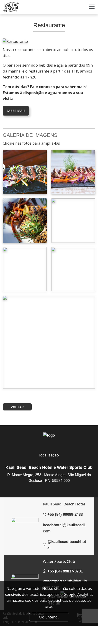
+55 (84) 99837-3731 (65, 571)
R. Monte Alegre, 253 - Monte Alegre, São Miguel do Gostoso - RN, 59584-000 (49, 478)
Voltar (17, 407)
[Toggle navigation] (92, 6)
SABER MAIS (15, 110)
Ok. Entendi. (49, 617)
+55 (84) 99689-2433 (65, 514)
